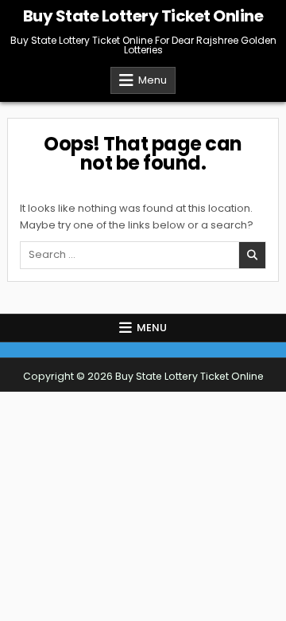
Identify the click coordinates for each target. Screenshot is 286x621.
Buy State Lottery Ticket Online (143, 16)
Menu (152, 80)
